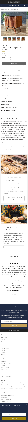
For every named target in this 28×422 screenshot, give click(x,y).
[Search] (26, 5)
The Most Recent (5, 367)
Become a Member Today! (15, 2)
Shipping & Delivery (5, 369)
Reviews (3, 365)
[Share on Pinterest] (10, 88)
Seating (3, 341)
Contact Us (3, 361)
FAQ (2, 374)
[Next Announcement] (24, 330)
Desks (2, 346)
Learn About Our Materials (13, 247)
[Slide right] (26, 39)
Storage (3, 339)
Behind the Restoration (6, 376)
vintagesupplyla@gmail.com (7, 395)
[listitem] (14, 2)
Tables (2, 344)
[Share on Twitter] (7, 88)
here (18, 80)
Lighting (3, 350)
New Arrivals (4, 337)
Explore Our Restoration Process (14, 198)
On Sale (3, 352)
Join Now (10, 59)
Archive (3, 354)
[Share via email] (12, 88)
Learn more (8, 72)
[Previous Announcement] (4, 330)
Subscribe (14, 418)
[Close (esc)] (26, 404)
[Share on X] (5, 88)
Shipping (4, 55)
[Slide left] (2, 39)
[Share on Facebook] (3, 88)
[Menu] (1, 5)
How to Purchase (5, 372)
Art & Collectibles (5, 348)
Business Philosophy (6, 363)
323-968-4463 (4, 397)
